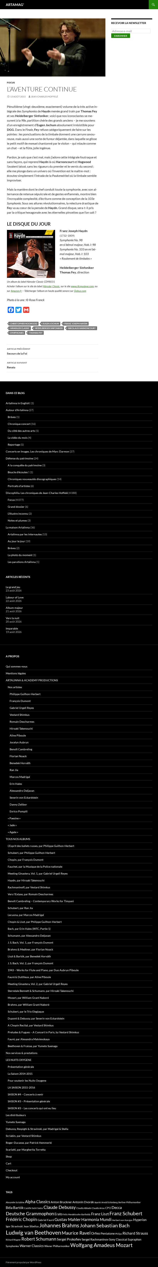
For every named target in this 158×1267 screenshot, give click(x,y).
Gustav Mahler (68, 1219)
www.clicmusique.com (82, 286)
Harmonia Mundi (96, 1219)
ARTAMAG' (15, 4)
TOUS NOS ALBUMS (18, 839)
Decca (117, 1207)
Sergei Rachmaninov (95, 1239)
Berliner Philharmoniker (129, 1202)
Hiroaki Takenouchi (21, 728)
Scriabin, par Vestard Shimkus (23, 1135)
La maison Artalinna (18, 527)
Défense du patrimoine (19, 458)
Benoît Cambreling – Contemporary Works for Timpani (41, 901)
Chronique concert (19, 423)
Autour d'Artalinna (17, 410)
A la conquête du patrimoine (25, 465)
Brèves (12, 417)
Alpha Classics (37, 1201)
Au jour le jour (16, 541)
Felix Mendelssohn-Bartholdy (77, 1214)
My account (13, 1177)
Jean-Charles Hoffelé (44, 96)
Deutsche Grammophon (30, 1213)
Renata (17, 365)
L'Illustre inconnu (18, 513)
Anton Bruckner (61, 1202)
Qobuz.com (80, 290)
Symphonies (17, 333)
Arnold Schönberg (109, 1202)
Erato (58, 1214)
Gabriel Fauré (46, 1220)
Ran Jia (14, 770)
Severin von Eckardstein (24, 797)
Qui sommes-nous (16, 666)
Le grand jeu (13, 587)
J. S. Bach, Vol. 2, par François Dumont (30, 963)
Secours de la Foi (18, 351)
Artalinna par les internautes (25, 534)
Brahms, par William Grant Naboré (28, 1004)
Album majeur (14, 607)
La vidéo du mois (18, 437)
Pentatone (108, 1233)
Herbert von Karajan (122, 1220)
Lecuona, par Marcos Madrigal (26, 915)
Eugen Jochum (51, 323)
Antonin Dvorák (83, 1202)
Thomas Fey (35, 333)
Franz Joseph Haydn (75, 323)
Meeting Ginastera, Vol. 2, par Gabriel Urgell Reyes (38, 984)
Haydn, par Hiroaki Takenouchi (26, 880)
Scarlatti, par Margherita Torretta (25, 1149)
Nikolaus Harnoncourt (82, 328)
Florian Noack (18, 756)
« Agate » (13, 832)
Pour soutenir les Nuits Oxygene (27, 1080)
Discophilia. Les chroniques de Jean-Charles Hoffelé (37, 492)
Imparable (12, 628)
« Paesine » (14, 818)
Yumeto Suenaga (15, 1122)
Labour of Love (15, 597)
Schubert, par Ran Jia (20, 908)
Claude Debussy (60, 1207)
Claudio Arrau (98, 1208)
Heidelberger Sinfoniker (49, 328)
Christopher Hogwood (23, 323)
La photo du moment (20, 555)
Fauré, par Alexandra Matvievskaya (29, 1039)
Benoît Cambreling (21, 749)
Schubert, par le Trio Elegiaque (26, 1011)
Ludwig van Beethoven (33, 1232)
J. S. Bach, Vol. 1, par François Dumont (30, 942)
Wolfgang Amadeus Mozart (101, 1245)
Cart (8, 1163)
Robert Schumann (38, 1238)
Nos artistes (15, 687)
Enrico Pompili (19, 811)
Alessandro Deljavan (22, 790)
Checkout (11, 1170)
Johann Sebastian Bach (104, 1225)
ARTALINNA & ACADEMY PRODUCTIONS (32, 680)
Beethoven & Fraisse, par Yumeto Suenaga (32, 1046)
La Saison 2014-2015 (20, 1073)
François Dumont (20, 701)
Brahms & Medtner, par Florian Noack (30, 949)
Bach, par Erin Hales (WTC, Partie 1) (29, 928)
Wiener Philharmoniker (57, 1246)
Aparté (97, 1202)
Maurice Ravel (76, 1233)
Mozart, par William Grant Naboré (28, 997)
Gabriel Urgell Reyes (22, 707)
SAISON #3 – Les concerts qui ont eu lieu (32, 1108)
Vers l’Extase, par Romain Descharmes (30, 894)
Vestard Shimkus (19, 714)
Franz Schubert (125, 1213)
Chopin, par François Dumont (25, 859)
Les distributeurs (16, 1115)
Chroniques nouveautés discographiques (32, 479)
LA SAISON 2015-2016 (21, 1087)
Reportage (14, 444)
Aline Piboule (18, 735)
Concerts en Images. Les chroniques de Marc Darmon (37, 451)
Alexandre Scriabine (15, 1202)
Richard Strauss (135, 1233)
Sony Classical (118, 1239)
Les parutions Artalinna (22, 562)
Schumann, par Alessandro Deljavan (29, 935)
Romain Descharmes (22, 721)
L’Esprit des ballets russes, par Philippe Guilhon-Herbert (41, 845)
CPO (108, 1207)
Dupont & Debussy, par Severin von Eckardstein (36, 1018)
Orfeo (95, 1233)
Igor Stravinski (14, 1226)
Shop (9, 1156)
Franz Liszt (100, 1213)
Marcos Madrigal (20, 776)
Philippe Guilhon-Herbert (25, 694)
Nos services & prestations (21, 1053)
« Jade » (12, 825)
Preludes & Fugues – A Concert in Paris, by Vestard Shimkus (43, 1032)
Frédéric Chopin (21, 1219)
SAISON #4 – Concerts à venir (25, 1094)
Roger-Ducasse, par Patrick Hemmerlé (29, 1142)
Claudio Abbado (83, 1208)
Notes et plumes (17, 520)
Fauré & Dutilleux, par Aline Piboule (29, 977)
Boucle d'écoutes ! (18, 472)
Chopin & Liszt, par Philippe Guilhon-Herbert (35, 921)
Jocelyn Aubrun (19, 742)
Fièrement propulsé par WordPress (23, 1262)
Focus (11, 82)
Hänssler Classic (51, 286)
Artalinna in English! (18, 403)
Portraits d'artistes (19, 486)
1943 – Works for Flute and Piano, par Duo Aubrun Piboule (43, 970)
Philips (118, 1233)
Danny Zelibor (18, 804)
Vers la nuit (12, 618)
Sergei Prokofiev (69, 1239)
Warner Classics (32, 1246)
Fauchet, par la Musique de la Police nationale (35, 866)
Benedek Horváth (20, 763)
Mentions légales (16, 673)
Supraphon (134, 1239)
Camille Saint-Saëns (33, 1208)
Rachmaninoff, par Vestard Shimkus (29, 887)
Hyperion (139, 1220)
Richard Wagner (13, 1239)
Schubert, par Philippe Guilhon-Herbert (31, 852)
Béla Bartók (15, 1207)
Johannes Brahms (59, 1225)
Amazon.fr (16, 290)
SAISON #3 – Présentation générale (29, 1101)
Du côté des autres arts (21, 430)
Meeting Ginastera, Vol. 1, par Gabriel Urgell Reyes (38, 873)
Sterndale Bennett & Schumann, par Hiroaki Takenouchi (41, 990)
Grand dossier (16, 506)
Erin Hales (16, 783)
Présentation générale (21, 1066)
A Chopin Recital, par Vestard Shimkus (31, 1025)
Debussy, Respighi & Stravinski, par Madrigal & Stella (37, 1128)
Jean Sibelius (31, 1226)
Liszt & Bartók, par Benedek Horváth (29, 956)
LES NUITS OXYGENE (18, 1059)
